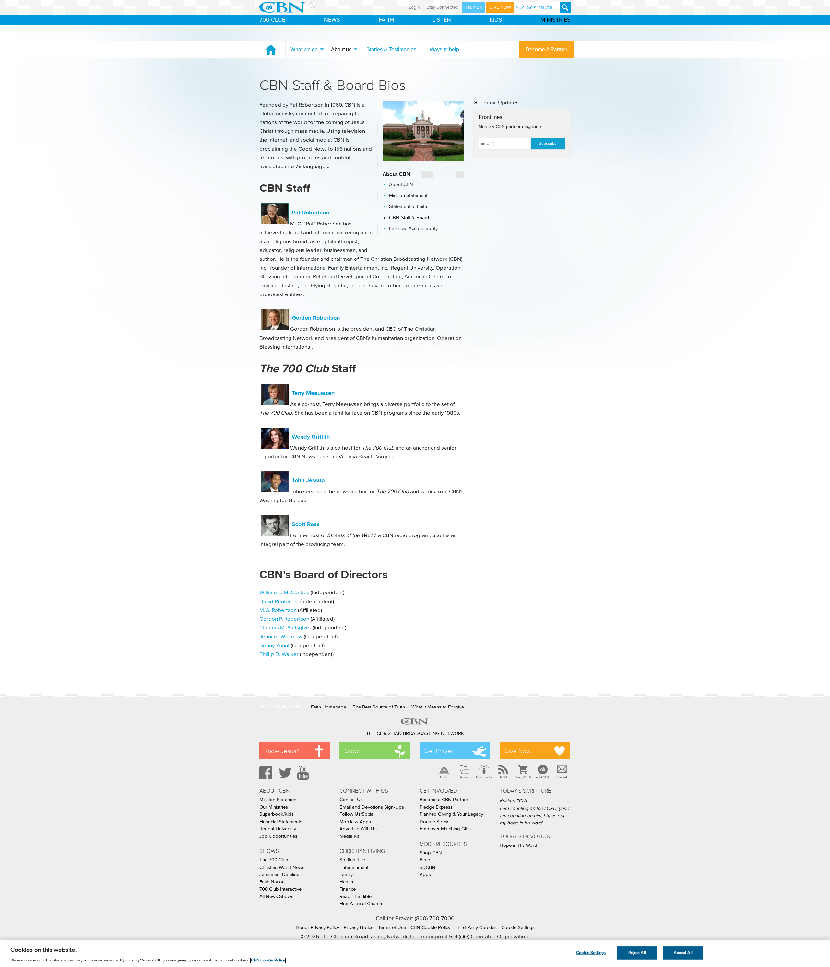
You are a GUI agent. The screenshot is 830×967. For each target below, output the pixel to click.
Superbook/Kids (276, 814)
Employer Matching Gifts (445, 828)
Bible (444, 777)
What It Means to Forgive (437, 707)
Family (346, 874)
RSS (503, 777)
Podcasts (484, 777)
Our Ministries (273, 807)
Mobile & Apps (355, 821)
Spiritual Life (352, 860)
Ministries (555, 20)
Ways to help (444, 49)
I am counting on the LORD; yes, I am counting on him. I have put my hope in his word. (534, 815)
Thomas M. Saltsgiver (285, 628)
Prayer (474, 7)
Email (562, 777)
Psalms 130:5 (513, 800)
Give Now (500, 7)
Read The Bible (355, 896)
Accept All (683, 952)
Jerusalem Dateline (279, 874)
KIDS (496, 20)
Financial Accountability (413, 228)
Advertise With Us (358, 828)
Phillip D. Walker (279, 654)
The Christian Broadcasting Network (415, 733)
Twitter (284, 773)
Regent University (277, 828)
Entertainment (353, 867)
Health (346, 882)
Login (414, 7)
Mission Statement (408, 195)
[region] (415, 953)
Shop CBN (431, 852)
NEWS (332, 20)
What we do (304, 49)
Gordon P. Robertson (284, 619)
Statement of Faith (408, 206)
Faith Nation (272, 882)
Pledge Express (436, 807)
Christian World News (281, 867)
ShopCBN (523, 777)
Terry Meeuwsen (313, 393)
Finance (347, 889)
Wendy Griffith (310, 436)
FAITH (386, 20)
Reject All (637, 952)
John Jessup (308, 480)
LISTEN (442, 20)
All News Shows (276, 896)
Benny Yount (274, 646)
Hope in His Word (518, 845)
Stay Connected (442, 7)
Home (270, 49)
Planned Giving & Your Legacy (451, 814)
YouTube (304, 773)
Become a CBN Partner (444, 799)
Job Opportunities (278, 836)
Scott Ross (306, 524)
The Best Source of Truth (379, 707)
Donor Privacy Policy (317, 927)
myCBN (542, 777)
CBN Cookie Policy (430, 927)
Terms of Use (392, 927)
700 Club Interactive (280, 889)
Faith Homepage (328, 707)
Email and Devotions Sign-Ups (371, 807)
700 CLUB (272, 20)
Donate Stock (434, 821)
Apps (464, 777)
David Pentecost (279, 601)
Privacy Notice (359, 927)
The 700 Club (273, 860)
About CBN (401, 184)
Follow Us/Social (356, 814)
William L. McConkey (284, 592)
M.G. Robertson (278, 610)
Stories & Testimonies (391, 49)
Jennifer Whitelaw (280, 636)
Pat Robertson (310, 212)
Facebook (264, 773)
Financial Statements (280, 821)
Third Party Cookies (476, 927)
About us (341, 49)
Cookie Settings (518, 927)
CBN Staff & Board (409, 217)
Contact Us (351, 799)
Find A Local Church (360, 903)
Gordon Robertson (316, 318)
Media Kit (349, 836)
